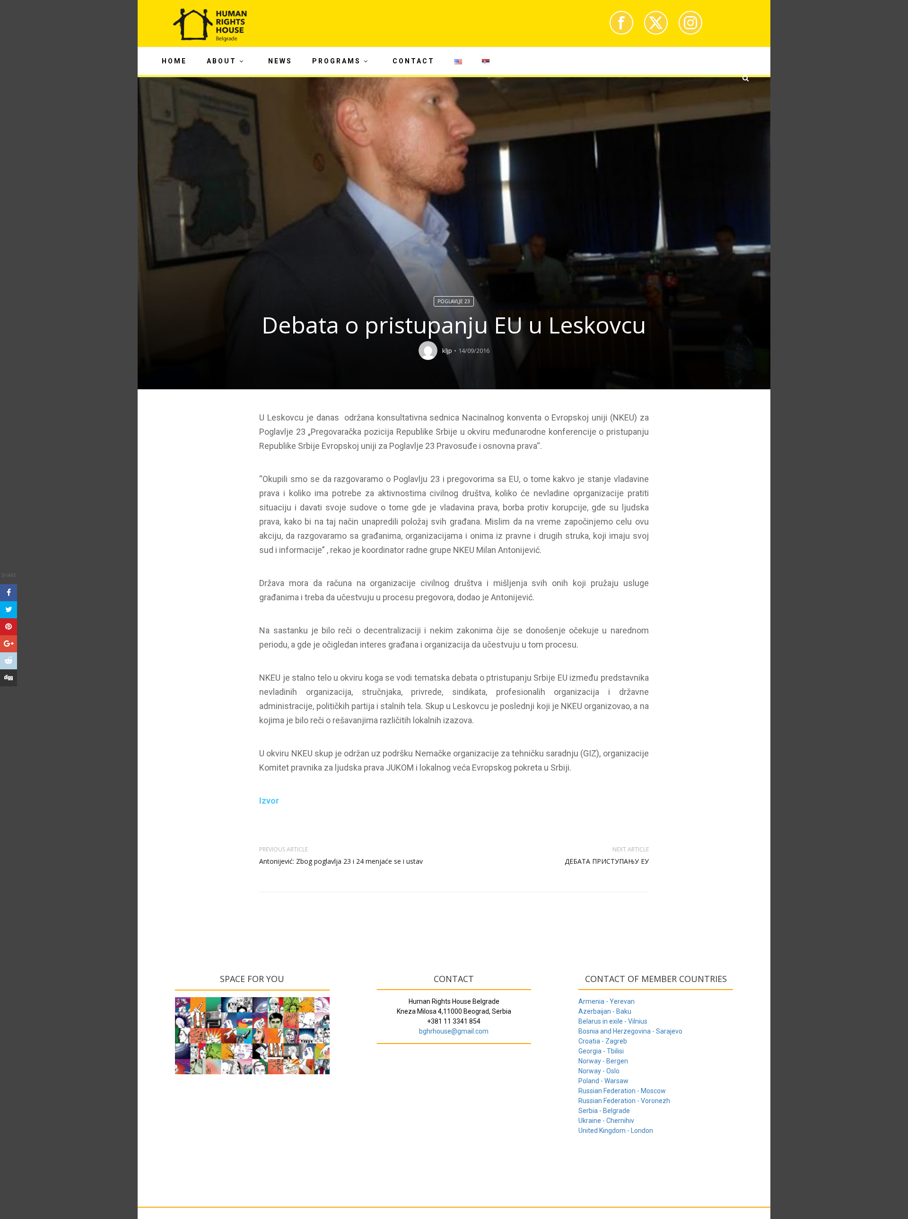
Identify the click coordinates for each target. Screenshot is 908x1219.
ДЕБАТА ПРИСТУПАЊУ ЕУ (607, 861)
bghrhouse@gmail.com (454, 1031)
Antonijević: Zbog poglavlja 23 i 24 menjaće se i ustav (341, 861)
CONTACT (414, 61)
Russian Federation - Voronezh (624, 1101)
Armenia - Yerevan (606, 1001)
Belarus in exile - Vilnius (612, 1021)
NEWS (280, 61)
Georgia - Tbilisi (601, 1051)
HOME (174, 61)
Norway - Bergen (603, 1061)
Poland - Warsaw (603, 1081)
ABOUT (221, 61)
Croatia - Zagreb (602, 1041)
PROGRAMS (336, 61)
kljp (447, 350)
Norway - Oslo (599, 1071)
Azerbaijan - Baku (604, 1011)
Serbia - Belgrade (604, 1110)
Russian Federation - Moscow (622, 1091)
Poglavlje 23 (453, 301)
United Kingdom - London (615, 1130)
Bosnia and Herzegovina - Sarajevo (630, 1031)
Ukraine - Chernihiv (606, 1120)
